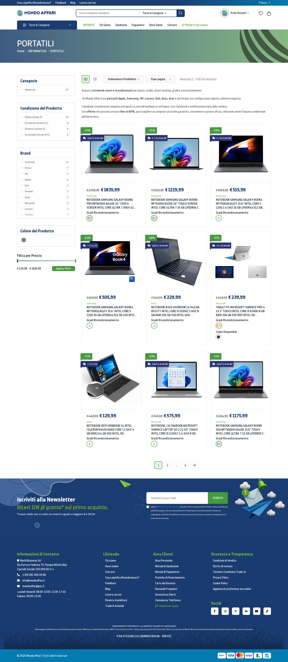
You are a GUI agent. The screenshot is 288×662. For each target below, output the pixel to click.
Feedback (60, 2)
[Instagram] (225, 611)
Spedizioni (121, 25)
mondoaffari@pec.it (33, 586)
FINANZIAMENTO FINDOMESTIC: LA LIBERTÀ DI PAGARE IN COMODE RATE (144, 626)
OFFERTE (89, 25)
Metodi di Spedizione (166, 566)
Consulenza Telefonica (168, 600)
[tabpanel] (176, 290)
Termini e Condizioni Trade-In (229, 572)
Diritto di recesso (223, 566)
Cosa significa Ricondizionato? (34, 2)
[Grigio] (23, 240)
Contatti (172, 25)
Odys (89, 421)
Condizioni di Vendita (224, 560)
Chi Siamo (105, 25)
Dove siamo (111, 566)
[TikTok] (267, 611)
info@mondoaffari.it (33, 580)
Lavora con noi (88, 2)
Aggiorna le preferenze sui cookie (232, 589)
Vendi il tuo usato (197, 25)
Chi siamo (110, 560)
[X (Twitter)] (235, 611)
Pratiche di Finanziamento (170, 577)
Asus (153, 303)
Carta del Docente (165, 583)
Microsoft (221, 303)
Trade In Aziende (114, 606)
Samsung (91, 195)
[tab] (86, 79)
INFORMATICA (37, 51)
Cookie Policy (220, 583)
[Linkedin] (246, 611)
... (176, 465)
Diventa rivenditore (116, 600)
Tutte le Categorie (39, 25)
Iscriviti (218, 498)
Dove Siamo (156, 25)
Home (20, 51)
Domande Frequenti (166, 589)
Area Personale (163, 560)
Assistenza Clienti (165, 594)
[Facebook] (214, 611)
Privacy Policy (221, 577)
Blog (72, 2)
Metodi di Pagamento (167, 572)
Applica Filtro (63, 268)
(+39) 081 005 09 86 (34, 575)
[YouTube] (257, 611)
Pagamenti (138, 25)
